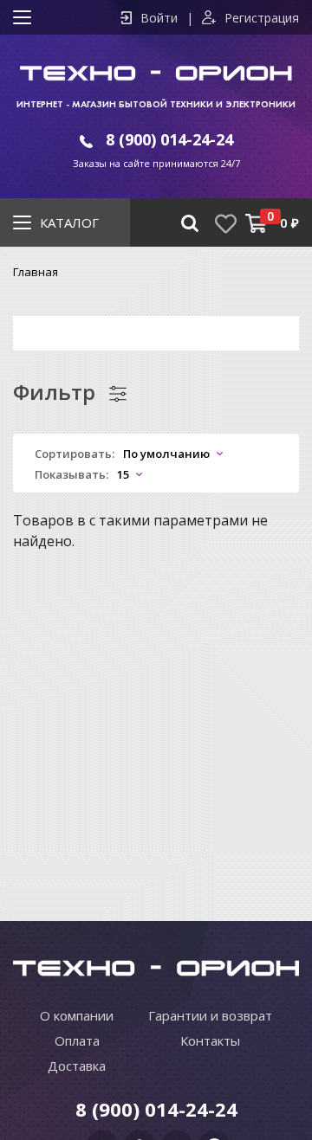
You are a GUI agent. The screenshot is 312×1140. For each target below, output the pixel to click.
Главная (35, 272)
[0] (256, 223)
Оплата (77, 1040)
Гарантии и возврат (210, 1015)
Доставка (77, 1065)
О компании (77, 1015)
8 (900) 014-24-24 (169, 139)
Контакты (210, 1040)
